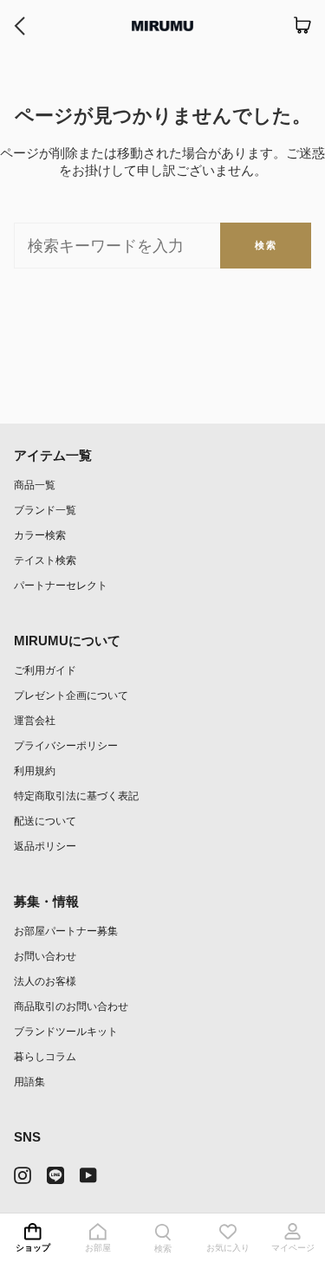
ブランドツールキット (66, 1031)
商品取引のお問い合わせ (71, 1006)
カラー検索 (40, 534)
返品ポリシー (45, 845)
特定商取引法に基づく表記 (76, 795)
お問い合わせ (45, 955)
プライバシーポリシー (66, 745)
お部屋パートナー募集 (66, 930)
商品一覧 (34, 484)
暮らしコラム (45, 1056)
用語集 (29, 1081)
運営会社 (34, 720)
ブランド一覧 (45, 509)
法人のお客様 (45, 980)
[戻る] (19, 26)
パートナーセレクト (60, 585)
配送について (45, 820)
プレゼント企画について (71, 695)
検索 (265, 245)
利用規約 (34, 770)
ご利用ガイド (45, 669)
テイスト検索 (45, 559)
